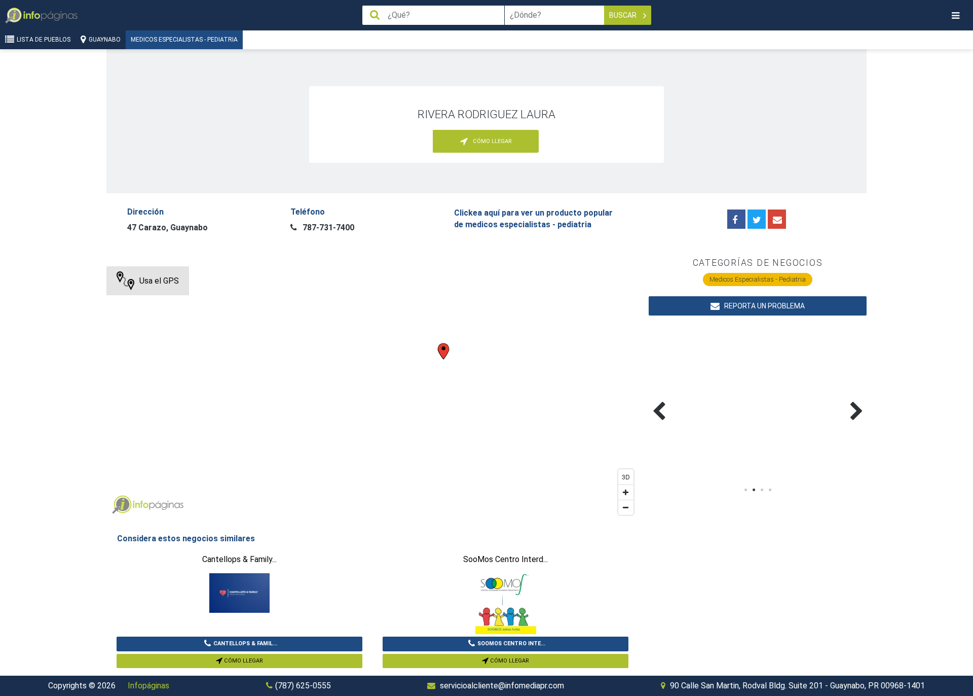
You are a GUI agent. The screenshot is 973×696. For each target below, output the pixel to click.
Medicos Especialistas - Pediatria (184, 39)
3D (626, 476)
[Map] (372, 393)
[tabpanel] (703, 399)
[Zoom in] (625, 492)
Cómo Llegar (242, 660)
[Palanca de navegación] (955, 15)
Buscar (623, 15)
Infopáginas (148, 685)
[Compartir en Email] (777, 219)
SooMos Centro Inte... (511, 643)
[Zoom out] (625, 507)
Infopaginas (121, 505)
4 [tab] (769, 490)
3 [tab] (761, 490)
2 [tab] (753, 490)
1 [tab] (745, 490)
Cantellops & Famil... (245, 643)
